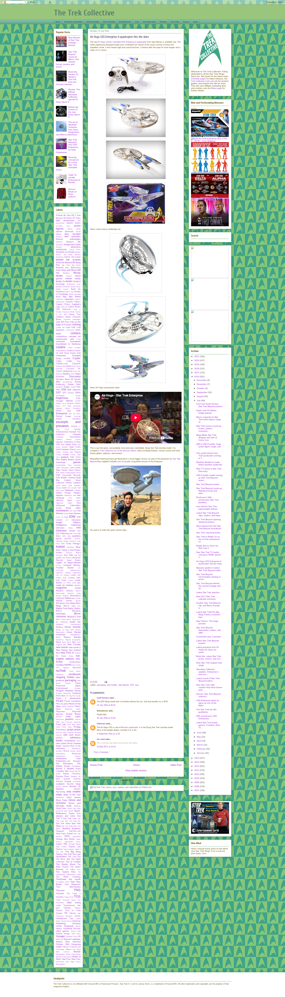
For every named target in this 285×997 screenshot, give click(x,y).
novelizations (75, 662)
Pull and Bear (61, 732)
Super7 (59, 844)
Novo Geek (76, 665)
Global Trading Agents (68, 473)
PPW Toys (60, 722)
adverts (59, 232)
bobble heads (73, 278)
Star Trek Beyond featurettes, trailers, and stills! (208, 630)
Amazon (59, 237)
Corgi (79, 339)
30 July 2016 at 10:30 (106, 718)
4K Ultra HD (68, 215)
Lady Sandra (66, 558)
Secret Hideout (62, 786)
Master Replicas (62, 596)
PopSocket (60, 719)
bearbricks (60, 257)
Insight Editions (68, 522)
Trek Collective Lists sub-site (204, 81)
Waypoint (68, 939)
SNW (79, 808)
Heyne (78, 500)
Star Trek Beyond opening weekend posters (208, 520)
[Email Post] (105, 682)
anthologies (75, 239)
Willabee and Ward (73, 949)
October (201, 388)
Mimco (59, 611)
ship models (112, 685)
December (202, 380)
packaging (101, 685)
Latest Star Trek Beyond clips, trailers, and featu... (209, 514)
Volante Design (63, 934)
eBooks (69, 401)
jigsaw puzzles (63, 539)
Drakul (73, 387)
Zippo (73, 962)
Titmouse (60, 890)
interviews (60, 528)
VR (79, 936)
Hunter (66, 513)
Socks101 (59, 811)
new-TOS (65, 652)
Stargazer (60, 831)
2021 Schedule (109, 22)
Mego (58, 606)
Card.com (64, 307)
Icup (66, 517)
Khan (78, 547)
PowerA (78, 719)
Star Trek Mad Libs (73, 821)
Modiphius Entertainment (68, 624)
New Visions (62, 650)
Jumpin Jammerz (69, 541)
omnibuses (75, 674)
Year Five (66, 959)
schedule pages (198, 78)
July (199, 400)
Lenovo (58, 565)
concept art (75, 336)
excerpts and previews (68, 424)
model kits (75, 622)
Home (136, 765)
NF (73, 653)
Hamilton (77, 490)
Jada (69, 536)
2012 (197, 770)
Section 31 (75, 786)
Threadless (60, 882)
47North (59, 215)
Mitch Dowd (60, 619)
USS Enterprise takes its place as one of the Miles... (207, 703)
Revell (70, 743)
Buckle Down (76, 287)
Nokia (71, 656)
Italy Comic (73, 533)
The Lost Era (74, 857)
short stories (74, 797)
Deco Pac (77, 371)
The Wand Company (68, 877)
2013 (197, 766)
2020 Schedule (93, 22)
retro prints (61, 743)
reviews (77, 743)
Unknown (101, 724)
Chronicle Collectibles (72, 319)
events (59, 419)
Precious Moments (73, 722)
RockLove (76, 754)
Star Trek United (67, 826)
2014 (197, 762)
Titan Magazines (72, 884)
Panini (78, 683)
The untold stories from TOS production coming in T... (208, 455)
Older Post (176, 765)
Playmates (60, 712)
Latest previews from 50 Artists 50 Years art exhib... (207, 649)
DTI (64, 392)
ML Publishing (62, 622)
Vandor (59, 926)
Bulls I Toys (69, 292)
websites (76, 939)
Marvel (78, 591)
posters (69, 719)
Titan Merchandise (68, 887)
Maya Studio (76, 598)
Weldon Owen (63, 942)
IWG (64, 536)
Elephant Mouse (63, 408)
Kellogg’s (77, 544)
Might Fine (76, 606)
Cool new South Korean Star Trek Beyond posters (209, 405)
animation (76, 236)
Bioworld (59, 268)
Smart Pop (72, 808)
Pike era (59, 704)
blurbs (59, 275)
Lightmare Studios (63, 573)
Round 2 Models (65, 768)
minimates (61, 613)
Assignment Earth (72, 244)
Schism (67, 779)
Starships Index (149, 22)
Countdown (75, 341)
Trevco (78, 908)
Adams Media (74, 229)
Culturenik (76, 364)
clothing (76, 324)
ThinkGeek (61, 879)
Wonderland (60, 954)
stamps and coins (65, 816)
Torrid (71, 897)
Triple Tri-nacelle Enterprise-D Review (74, 179)
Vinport (73, 931)
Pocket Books (73, 714)
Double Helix (74, 384)
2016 (197, 376)
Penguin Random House (68, 690)
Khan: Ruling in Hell (64, 550)
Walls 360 (59, 939)
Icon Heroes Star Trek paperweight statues (206, 507)
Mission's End (74, 616)
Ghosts (77, 470)
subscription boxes (72, 842)
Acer (68, 226)
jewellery (76, 536)
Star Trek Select (63, 824)
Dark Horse (76, 366)
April (199, 741)
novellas (60, 665)
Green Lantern (73, 482)
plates (78, 709)
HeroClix (59, 500)
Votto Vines (76, 934)
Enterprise (61, 413)
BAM (66, 252)
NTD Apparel (62, 668)
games (77, 462)
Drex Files (175, 22)
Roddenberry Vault (68, 759)
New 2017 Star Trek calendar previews (206, 597)
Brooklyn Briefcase (63, 287)
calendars (69, 299)
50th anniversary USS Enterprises (206, 717)
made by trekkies (64, 585)
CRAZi (70, 348)
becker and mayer (72, 257)
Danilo (69, 366)
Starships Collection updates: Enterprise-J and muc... (207, 671)
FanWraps (60, 437)
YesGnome (60, 962)
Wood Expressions (73, 954)
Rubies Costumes (72, 774)
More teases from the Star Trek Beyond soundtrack (208, 527)
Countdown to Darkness (68, 344)
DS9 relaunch (74, 389)
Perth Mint (60, 696)
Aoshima (59, 242)
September (202, 392)
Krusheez (59, 555)
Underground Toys (64, 918)
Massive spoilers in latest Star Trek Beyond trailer (208, 569)
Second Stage (74, 784)
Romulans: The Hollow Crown (68, 764)
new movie (62, 647)
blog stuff (66, 270)
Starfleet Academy (71, 828)
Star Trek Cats (69, 818)
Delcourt (59, 374)
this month (75, 879)
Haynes (59, 495)
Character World (68, 312)
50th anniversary (65, 220)
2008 (197, 786)
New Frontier (74, 644)
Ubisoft (72, 913)
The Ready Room (65, 864)
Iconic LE (59, 517)
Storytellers (76, 836)
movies (77, 626)
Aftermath (69, 232)
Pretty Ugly (61, 724)
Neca (58, 642)
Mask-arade (60, 593)
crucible (67, 358)
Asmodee (59, 245)
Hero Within (75, 498)
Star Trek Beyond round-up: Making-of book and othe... (209, 490)
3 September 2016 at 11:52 (108, 734)
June (199, 732)
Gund (64, 488)
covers (60, 347)
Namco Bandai (72, 637)
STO (66, 836)
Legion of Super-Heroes (68, 562)
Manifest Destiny (64, 591)
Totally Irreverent (62, 900)
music (69, 632)
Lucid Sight (76, 583)
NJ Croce (61, 656)
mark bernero (103, 698)
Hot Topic (73, 511)
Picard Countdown (72, 701)
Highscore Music (64, 503)
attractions (76, 247)
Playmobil (76, 712)
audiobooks (61, 249)
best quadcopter (131, 727)
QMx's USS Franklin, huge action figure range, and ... (208, 446)
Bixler (67, 268)
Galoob (78, 460)
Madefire (77, 585)
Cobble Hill (60, 327)
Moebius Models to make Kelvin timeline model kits (209, 463)
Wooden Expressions (64, 957)
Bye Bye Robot (72, 296)
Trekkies (67, 908)
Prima (58, 727)
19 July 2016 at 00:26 (106, 705)
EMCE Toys (63, 411)
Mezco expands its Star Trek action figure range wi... (208, 419)
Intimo (70, 528)
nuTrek (61, 671)
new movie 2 (75, 647)
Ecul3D (78, 401)
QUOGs (59, 738)
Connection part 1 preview (208, 636)
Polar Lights (73, 716)
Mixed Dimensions (73, 619)
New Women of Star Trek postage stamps (74, 41)
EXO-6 (74, 426)
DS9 (63, 389)
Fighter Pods (71, 444)
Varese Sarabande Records (68, 929)
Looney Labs (74, 578)
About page (216, 88)
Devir (73, 374)
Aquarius (70, 242)
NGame (78, 653)
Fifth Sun (60, 444)
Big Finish (66, 265)
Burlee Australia (75, 294)
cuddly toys (73, 361)
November (202, 384)
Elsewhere (77, 408)
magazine (61, 587)
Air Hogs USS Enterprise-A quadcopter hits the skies (209, 562)
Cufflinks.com (62, 364)
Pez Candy (76, 696)
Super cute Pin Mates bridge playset (206, 411)
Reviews (163, 22)
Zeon (67, 962)
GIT (57, 473)
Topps (66, 897)
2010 (197, 778)
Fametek (72, 432)
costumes (60, 341)
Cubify (58, 361)
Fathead (59, 439)
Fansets (77, 434)
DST (58, 392)
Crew (66, 353)
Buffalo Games (62, 289)
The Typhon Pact (65, 872)
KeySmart (70, 547)
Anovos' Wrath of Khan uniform (72, 193)
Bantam (78, 252)
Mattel (68, 598)
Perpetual (76, 693)
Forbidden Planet (68, 450)
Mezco (66, 606)
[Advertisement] (136, 657)
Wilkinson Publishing (70, 947)
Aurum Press (75, 249)
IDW (72, 516)
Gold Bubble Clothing (65, 478)
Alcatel (78, 231)
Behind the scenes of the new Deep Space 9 (74, 112)
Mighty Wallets (74, 608)
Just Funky (66, 544)
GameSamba (60, 465)
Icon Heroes (75, 513)
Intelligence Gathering (68, 525)
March (200, 745)
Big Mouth (76, 265)
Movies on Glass (63, 630)
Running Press (62, 776)
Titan (72, 882)
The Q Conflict (73, 862)
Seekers (60, 789)
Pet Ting (69, 696)
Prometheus (61, 730)
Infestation (76, 520)
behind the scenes (68, 259)
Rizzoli (66, 751)
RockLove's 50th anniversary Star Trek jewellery (207, 500)
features (59, 442)
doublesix (59, 387)
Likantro (66, 575)
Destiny (66, 374)
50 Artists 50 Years (72, 218)
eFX (63, 406)
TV (65, 913)
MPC (72, 630)
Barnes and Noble (64, 254)
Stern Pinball (67, 834)
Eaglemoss (62, 398)
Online (70, 677)
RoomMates (76, 766)
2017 (197, 372)
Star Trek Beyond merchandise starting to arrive (208, 577)
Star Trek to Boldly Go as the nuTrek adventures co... (208, 539)
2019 (197, 364)
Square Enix (75, 813)
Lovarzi (70, 580)
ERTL (78, 414)
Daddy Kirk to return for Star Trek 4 (207, 546)
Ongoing (60, 677)
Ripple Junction (63, 746)
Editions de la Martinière (65, 403)
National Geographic (73, 640)
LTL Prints (67, 583)
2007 (197, 790)
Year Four (76, 959)
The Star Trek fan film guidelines (206, 710)
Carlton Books (74, 307)
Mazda (78, 601)
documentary (67, 382)
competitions (61, 336)
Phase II (61, 698)
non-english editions (68, 657)
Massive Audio (74, 593)
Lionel (73, 575)
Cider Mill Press (63, 322)
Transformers (69, 905)
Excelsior (77, 419)
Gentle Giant (67, 470)
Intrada (72, 531)
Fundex (58, 454)
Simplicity (77, 806)
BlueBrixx (66, 273)
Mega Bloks (75, 603)
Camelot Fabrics (73, 302)
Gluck (78, 473)
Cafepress (60, 299)
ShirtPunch (60, 797)
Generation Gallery (68, 468)
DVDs (78, 392)
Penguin (78, 688)
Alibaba (58, 234)
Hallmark (69, 490)
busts (58, 297)
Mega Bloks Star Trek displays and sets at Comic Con (206, 437)
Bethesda (60, 263)
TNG (77, 890)
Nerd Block (66, 642)
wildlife (59, 947)
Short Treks (61, 800)
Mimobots (76, 611)
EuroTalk (77, 416)
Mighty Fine (61, 608)
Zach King (121, 461)
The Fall (67, 854)
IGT (67, 520)
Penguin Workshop (63, 693)
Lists (137, 22)
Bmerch (69, 276)
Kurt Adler (68, 555)
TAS (65, 844)
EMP (78, 411)
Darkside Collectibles (65, 369)
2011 (196, 774)
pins (66, 703)
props (70, 729)
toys (137, 685)
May (199, 737)
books (69, 281)
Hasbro (77, 493)
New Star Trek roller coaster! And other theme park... (209, 687)
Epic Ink (72, 414)
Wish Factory (62, 952)
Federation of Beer (72, 442)
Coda (68, 327)
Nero (74, 642)
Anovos (59, 239)
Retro (79, 741)
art (79, 241)
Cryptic (77, 358)
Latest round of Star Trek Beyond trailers (208, 679)
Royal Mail (74, 771)
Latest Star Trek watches (208, 592)
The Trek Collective (84, 13)
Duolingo (71, 393)
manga (78, 588)
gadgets (65, 457)
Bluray (77, 272)
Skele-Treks (61, 808)
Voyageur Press (71, 936)
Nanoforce (60, 640)
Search (186, 22)
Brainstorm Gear (74, 284)
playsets (59, 714)
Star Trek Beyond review (207, 484)
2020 (197, 360)
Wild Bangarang (73, 944)
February (201, 749)
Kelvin (60, 546)
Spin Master (123, 685)
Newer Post (96, 765)
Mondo (68, 627)
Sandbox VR (76, 776)
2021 (197, 356)
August (200, 396)
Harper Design (63, 493)
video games (62, 931)
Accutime (59, 226)
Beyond (68, 262)
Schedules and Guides (73, 22)
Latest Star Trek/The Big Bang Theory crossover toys (208, 614)
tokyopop (60, 893)
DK (72, 379)
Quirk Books (75, 735)
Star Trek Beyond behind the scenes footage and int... (208, 586)
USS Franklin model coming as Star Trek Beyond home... (209, 477)
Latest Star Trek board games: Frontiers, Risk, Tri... (208, 725)
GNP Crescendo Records (68, 475)
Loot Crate (61, 580)
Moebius (59, 627)
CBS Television (63, 309)
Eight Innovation (74, 406)
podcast (59, 716)
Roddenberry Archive (68, 756)
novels (68, 664)
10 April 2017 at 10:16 (106, 747)
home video (73, 508)
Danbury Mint (61, 366)
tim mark (101, 739)
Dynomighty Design (68, 395)
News (58, 22)
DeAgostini (68, 371)
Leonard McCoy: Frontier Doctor (68, 566)
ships (59, 794)
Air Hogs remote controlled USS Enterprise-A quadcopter (122, 42)
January (201, 753)
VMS (79, 931)
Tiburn (67, 882)
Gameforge (60, 462)
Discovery (75, 376)
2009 (197, 782)
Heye (69, 500)
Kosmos (69, 553)
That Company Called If (72, 849)
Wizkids (77, 951)
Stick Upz (77, 834)
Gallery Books (67, 459)
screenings (77, 781)
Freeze (78, 452)
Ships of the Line (72, 794)
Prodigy (77, 727)
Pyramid (71, 732)
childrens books (63, 317)
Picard (59, 701)
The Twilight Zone (73, 869)
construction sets (65, 339)
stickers (59, 836)
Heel (74, 495)
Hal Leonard (72, 488)
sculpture (60, 784)
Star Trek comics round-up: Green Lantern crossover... (209, 428)
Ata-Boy (59, 247)
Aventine (60, 252)
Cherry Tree (75, 314)
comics (76, 333)
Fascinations (75, 437)
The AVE (59, 852)
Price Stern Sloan (74, 724)
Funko (66, 454)
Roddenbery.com (63, 761)
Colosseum (70, 330)
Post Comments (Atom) (142, 780)
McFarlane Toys (63, 603)
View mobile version (136, 770)
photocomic (75, 698)
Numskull (77, 668)
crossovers (61, 355)
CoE (73, 327)
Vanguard (68, 926)
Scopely (67, 781)
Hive (79, 503)
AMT (66, 236)
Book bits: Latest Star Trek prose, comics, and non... (209, 657)
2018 (197, 368)
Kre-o (78, 553)
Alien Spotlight (72, 234)
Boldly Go (60, 281)
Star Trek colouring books (208, 532)
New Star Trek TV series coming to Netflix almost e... (208, 554)
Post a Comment (101, 752)
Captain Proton (63, 304)
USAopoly (76, 924)
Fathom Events (73, 439)
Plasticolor (68, 709)
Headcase (68, 495)
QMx (65, 735)
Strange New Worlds (65, 839)
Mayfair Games (64, 601)
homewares (62, 510)
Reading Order (125, 22)
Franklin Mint (67, 452)
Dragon (67, 387)
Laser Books (74, 560)
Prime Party (67, 727)
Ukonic (78, 916)
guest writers (61, 485)
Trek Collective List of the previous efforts (118, 451)
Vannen (78, 926)
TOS (132, 685)
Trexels (59, 910)
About (195, 22)
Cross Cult (75, 353)
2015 (197, 758)
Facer (67, 429)
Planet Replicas (68, 706)
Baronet (78, 254)
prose (77, 729)
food (71, 447)
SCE (58, 779)
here (204, 853)
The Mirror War (63, 859)
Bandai (72, 252)
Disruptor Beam (63, 379)
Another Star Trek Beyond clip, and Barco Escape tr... (208, 605)
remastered (69, 740)
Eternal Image (63, 416)
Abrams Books (73, 223)
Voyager (60, 936)
